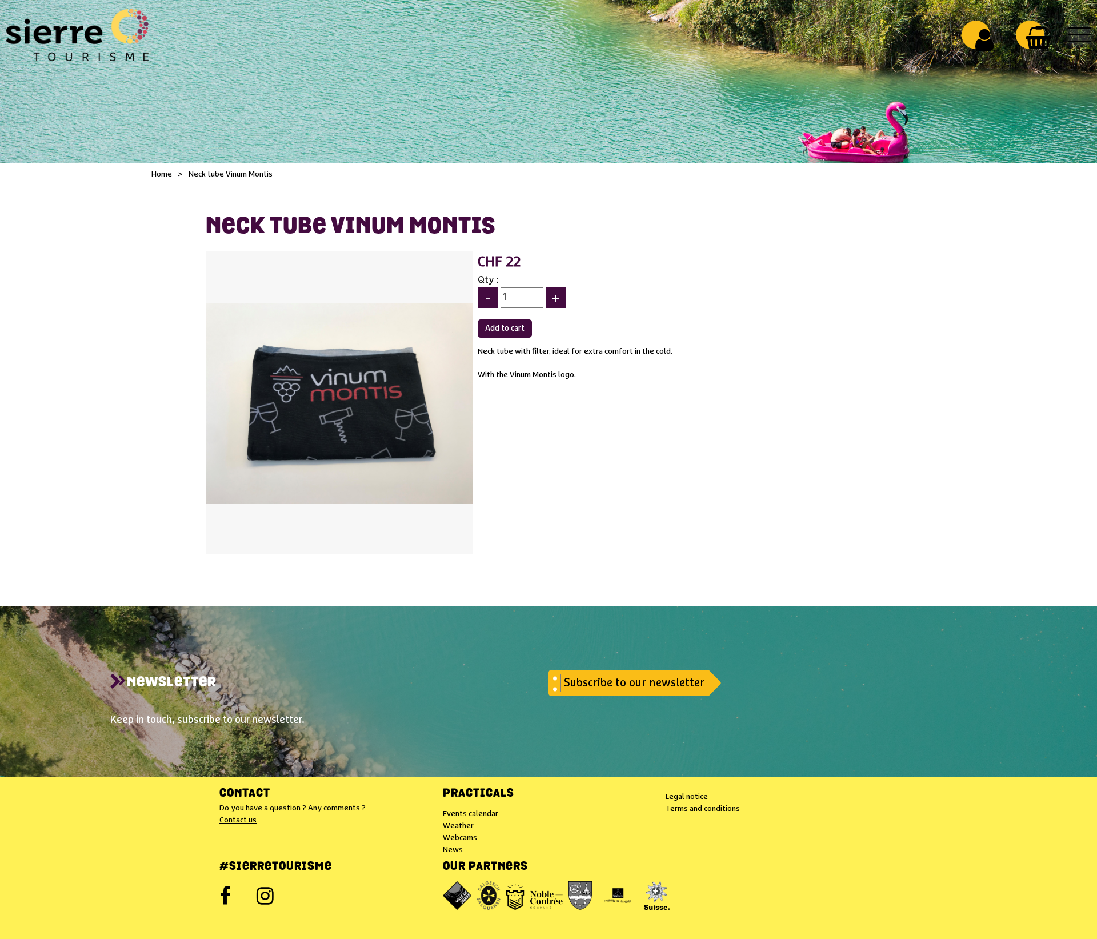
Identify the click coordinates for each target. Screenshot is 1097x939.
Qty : (488, 280)
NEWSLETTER (172, 683)
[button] (1038, 38)
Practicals (478, 794)
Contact (244, 794)
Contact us (238, 820)
